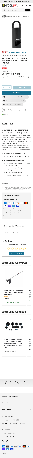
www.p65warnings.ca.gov (17, 189)
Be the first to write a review (9, 65)
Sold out (22, 87)
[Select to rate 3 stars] (16, 249)
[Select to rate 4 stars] (20, 249)
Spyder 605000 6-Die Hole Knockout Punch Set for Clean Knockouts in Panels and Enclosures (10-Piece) (13, 342)
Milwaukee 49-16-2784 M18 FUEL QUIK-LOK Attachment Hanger (15, 17)
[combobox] (13, 10)
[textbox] (16, 229)
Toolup (6, 453)
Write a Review (16, 253)
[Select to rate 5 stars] (24, 249)
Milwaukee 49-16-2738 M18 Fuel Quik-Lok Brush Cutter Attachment (13, 292)
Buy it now (16, 92)
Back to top (16, 390)
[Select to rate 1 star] (8, 249)
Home (3, 15)
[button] (26, 5)
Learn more (7, 234)
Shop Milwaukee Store (17, 52)
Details (27, 1)
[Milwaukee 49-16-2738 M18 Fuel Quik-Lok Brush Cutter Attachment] (14, 277)
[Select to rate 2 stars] (12, 249)
